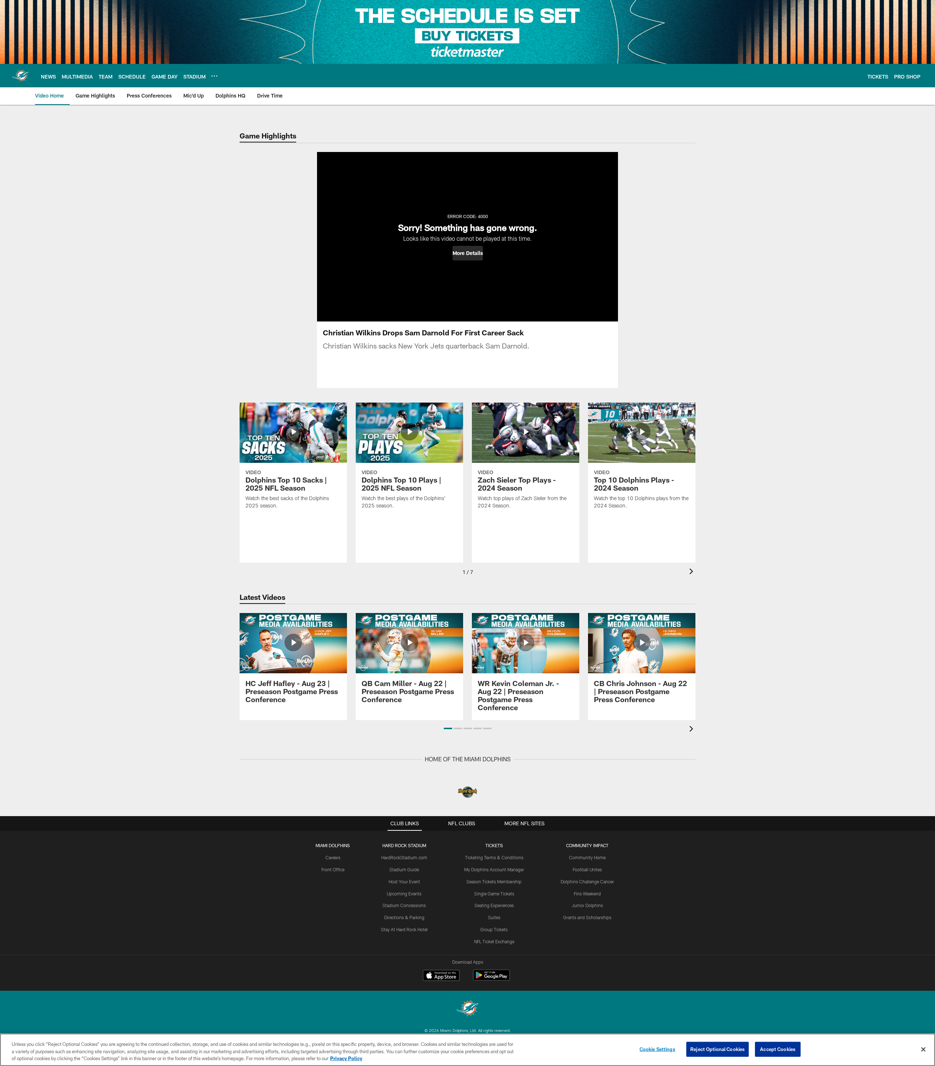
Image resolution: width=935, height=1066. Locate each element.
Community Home (587, 857)
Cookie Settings (657, 1049)
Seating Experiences (494, 905)
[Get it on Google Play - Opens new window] (491, 979)
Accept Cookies (777, 1049)
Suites (494, 917)
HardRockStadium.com (404, 857)
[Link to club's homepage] (20, 75)
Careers (332, 857)
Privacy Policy (346, 1058)
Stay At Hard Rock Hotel (404, 929)
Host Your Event (404, 881)
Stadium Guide (404, 869)
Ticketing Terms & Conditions (494, 857)
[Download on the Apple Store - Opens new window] (441, 976)
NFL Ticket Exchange (494, 941)
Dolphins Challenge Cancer (587, 881)
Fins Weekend (587, 893)
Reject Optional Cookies (717, 1049)
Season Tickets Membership (494, 881)
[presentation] (692, 572)
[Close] (923, 1049)
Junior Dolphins (587, 905)
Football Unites (587, 869)
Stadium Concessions (404, 905)
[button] (468, 253)
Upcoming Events (404, 893)
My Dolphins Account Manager (494, 869)
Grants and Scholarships (587, 917)
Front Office (332, 869)
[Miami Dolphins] (467, 1009)
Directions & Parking (404, 917)
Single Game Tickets (494, 893)
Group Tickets (494, 929)
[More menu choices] (214, 76)
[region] (467, 1049)
